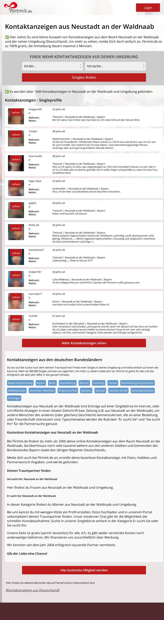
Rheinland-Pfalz (68, 390)
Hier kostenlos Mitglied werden (84, 570)
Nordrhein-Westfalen (42, 390)
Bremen (84, 383)
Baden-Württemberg (20, 383)
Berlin (52, 383)
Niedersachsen (17, 390)
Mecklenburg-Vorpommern (137, 383)
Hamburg (98, 383)
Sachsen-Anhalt (118, 390)
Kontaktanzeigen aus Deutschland (32, 590)
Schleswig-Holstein (143, 390)
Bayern (41, 383)
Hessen (112, 383)
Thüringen (14, 398)
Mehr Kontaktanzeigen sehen (84, 343)
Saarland (86, 390)
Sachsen (100, 390)
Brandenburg (68, 383)
